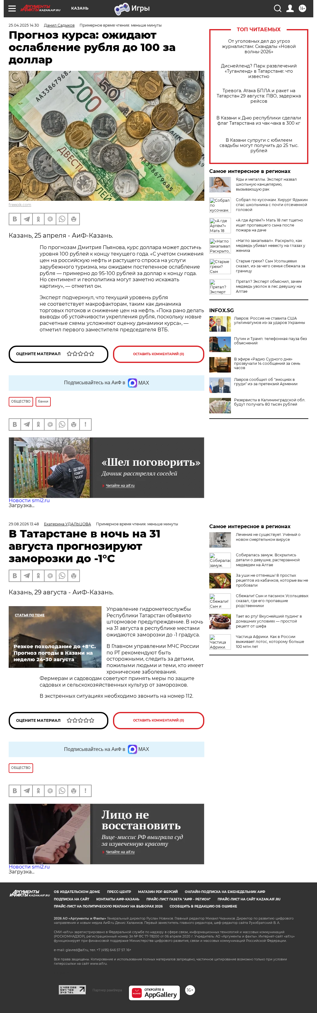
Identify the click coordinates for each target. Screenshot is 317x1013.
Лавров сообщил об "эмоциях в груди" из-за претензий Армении (265, 381)
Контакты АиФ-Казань (117, 899)
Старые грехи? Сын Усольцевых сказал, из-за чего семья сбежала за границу (270, 266)
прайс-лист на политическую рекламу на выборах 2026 (108, 906)
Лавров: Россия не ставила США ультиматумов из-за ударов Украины (269, 320)
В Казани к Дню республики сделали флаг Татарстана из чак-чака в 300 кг (258, 120)
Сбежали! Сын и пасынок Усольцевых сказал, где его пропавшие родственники (272, 600)
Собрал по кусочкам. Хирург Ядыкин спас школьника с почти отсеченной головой (272, 204)
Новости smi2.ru (29, 500)
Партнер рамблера (107, 990)
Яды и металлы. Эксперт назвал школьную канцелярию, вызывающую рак (266, 184)
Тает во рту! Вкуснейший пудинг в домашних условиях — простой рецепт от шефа (269, 621)
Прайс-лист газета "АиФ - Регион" (178, 899)
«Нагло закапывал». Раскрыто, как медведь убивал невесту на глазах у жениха (270, 245)
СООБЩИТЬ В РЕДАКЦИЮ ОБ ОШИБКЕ (203, 906)
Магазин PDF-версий (158, 892)
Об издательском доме (77, 892)
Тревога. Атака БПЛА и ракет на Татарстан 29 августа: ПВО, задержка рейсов (259, 96)
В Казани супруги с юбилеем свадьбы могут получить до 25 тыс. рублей (258, 145)
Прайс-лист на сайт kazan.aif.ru (249, 899)
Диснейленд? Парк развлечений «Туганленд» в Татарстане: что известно (259, 71)
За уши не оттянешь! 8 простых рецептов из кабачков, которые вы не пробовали (272, 580)
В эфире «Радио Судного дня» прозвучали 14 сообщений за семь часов (267, 363)
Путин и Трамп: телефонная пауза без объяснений (270, 341)
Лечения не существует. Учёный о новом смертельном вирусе (268, 537)
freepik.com (20, 204)
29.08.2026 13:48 (24, 524)
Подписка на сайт (71, 899)
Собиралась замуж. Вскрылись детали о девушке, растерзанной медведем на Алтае (268, 560)
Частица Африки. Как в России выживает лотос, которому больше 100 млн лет (270, 641)
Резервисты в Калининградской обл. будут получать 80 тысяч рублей (270, 402)
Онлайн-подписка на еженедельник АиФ (225, 892)
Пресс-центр (119, 892)
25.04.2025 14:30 (24, 25)
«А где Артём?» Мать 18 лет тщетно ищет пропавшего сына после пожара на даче (269, 225)
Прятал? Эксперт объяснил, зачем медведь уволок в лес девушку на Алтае (269, 286)
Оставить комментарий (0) (158, 354)
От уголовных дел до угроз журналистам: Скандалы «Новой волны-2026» (259, 46)
